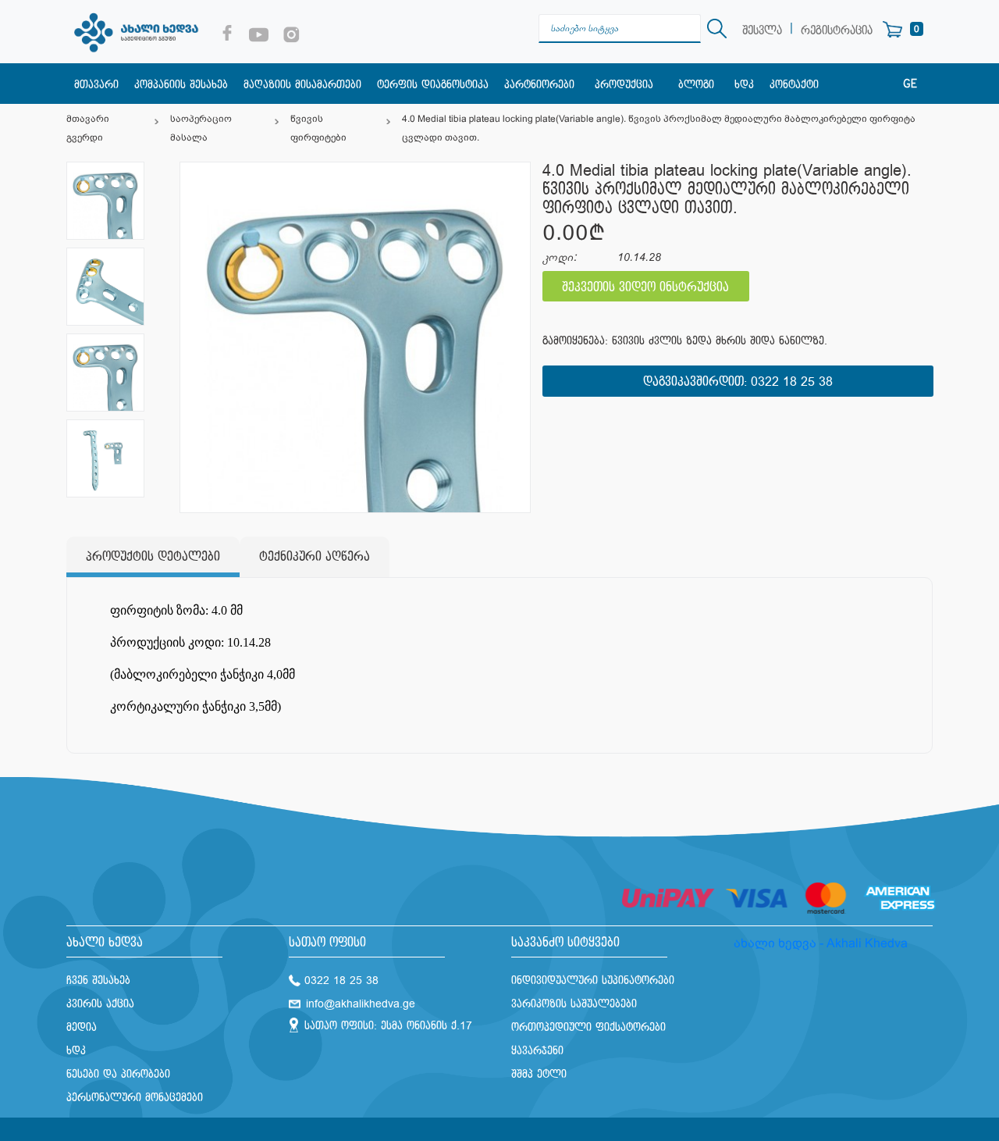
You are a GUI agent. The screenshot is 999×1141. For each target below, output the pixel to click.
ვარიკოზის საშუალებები (574, 1004)
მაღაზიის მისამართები (302, 85)
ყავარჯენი (537, 1051)
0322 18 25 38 (792, 382)
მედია (81, 1027)
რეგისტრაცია (837, 31)
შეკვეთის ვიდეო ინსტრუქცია (645, 287)
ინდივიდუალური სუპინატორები (592, 980)
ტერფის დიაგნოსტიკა (433, 85)
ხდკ (744, 85)
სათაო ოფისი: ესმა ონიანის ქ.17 (388, 1026)
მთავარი (96, 85)
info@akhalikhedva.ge (360, 1004)
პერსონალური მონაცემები (134, 1098)
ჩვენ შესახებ (98, 980)
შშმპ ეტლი (539, 1074)
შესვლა (762, 31)
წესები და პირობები (118, 1074)
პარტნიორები (539, 85)
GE (910, 84)
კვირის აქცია (100, 1004)
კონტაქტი (794, 85)
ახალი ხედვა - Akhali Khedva (821, 943)
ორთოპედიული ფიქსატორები (588, 1027)
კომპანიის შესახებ (181, 85)
